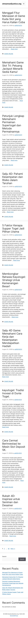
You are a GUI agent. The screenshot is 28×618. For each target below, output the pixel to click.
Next (13, 548)
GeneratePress (14, 615)
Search (4, 556)
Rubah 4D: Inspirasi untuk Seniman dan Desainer (11, 500)
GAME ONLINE (8, 54)
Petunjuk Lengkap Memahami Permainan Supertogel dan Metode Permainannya (13, 123)
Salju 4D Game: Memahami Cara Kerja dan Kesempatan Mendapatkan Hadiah (12, 338)
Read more (14, 49)
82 (9, 548)
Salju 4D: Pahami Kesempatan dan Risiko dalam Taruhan (12, 178)
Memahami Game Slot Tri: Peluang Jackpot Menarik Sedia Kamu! (13, 67)
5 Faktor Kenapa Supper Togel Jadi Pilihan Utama (13, 228)
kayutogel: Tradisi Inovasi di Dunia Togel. (13, 393)
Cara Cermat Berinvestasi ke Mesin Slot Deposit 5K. (13, 445)
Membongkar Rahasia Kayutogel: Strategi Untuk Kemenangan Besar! (14, 280)
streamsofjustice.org (11, 4)
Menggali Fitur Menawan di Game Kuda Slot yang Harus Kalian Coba (13, 17)
